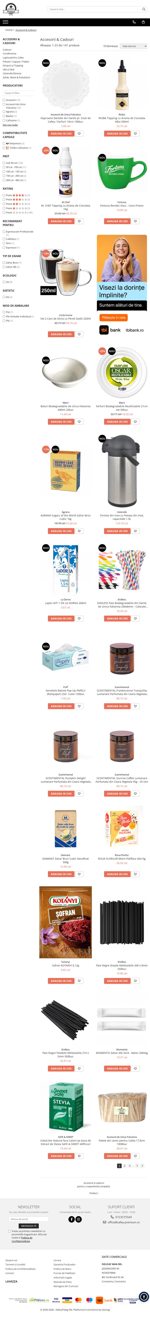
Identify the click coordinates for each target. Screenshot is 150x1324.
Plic (8, 320)
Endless (122, 599)
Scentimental (122, 687)
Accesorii (11, 100)
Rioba (122, 114)
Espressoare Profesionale (19, 231)
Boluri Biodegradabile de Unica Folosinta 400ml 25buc (66, 407)
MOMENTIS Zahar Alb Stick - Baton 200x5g (122, 1053)
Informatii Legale (63, 1277)
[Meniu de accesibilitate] (144, 1297)
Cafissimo (11, 120)
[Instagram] (78, 1219)
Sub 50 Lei (11, 162)
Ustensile (122, 512)
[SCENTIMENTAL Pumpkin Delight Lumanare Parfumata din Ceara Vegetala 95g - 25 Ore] (65, 744)
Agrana (10, 111)
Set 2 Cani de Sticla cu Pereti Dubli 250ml (65, 318)
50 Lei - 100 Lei (14, 167)
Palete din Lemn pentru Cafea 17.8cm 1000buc (122, 1142)
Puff (65, 687)
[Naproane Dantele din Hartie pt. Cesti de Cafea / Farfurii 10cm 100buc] (65, 84)
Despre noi (11, 1260)
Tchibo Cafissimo (19, 147)
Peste (9, 195)
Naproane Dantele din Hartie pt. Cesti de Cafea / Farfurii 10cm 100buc (66, 119)
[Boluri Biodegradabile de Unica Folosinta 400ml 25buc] (65, 373)
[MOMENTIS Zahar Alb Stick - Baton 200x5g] (122, 1019)
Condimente (9, 53)
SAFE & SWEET (65, 1137)
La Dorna (66, 599)
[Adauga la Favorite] (79, 134)
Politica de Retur (62, 1269)
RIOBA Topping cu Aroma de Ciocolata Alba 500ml (122, 119)
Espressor (11, 247)
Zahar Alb (11, 266)
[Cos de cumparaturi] (143, 22)
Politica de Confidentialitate (22, 1239)
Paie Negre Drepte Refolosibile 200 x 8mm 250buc (122, 967)
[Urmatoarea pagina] (142, 1166)
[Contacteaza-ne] (134, 22)
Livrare (57, 1260)
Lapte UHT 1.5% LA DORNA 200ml (65, 603)
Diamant (65, 855)
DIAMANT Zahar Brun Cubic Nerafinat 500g (65, 860)
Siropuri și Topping (13, 65)
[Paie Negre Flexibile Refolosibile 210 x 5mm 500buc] (65, 1019)
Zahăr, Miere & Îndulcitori (16, 77)
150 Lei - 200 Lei (14, 175)
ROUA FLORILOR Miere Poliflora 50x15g (122, 858)
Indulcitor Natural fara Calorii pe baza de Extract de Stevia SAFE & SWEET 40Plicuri (65, 1142)
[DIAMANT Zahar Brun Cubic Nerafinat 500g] (65, 828)
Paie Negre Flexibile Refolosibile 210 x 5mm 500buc (65, 1054)
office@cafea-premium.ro (123, 1222)
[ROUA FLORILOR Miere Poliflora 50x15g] (122, 829)
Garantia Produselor (65, 1264)
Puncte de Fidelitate (64, 1273)
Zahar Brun (12, 262)
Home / (10, 30)
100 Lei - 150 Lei (14, 171)
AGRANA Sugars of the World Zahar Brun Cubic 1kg (66, 517)
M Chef (66, 202)
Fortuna (121, 202)
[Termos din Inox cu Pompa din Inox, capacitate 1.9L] (122, 471)
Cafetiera (11, 239)
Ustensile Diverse (12, 73)
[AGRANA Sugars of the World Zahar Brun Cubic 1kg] (65, 471)
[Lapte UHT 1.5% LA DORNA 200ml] (65, 569)
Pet (8, 312)
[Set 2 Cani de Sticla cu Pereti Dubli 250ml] (65, 272)
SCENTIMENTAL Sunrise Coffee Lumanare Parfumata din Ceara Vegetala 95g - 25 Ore (122, 779)
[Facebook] (71, 1219)
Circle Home (65, 315)
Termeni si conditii (15, 1264)
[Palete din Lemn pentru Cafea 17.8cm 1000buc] (122, 1107)
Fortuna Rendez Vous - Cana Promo (121, 205)
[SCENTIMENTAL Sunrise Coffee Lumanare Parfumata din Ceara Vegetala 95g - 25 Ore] (122, 744)
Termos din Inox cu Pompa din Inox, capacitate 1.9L (122, 517)
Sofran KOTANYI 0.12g (65, 965)
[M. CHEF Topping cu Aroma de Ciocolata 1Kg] (65, 172)
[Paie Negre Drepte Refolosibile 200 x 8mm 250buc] (122, 922)
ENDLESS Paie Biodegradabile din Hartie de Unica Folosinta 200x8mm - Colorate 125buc (122, 604)
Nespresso (15, 143)
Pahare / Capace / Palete (16, 61)
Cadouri (7, 49)
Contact (9, 1273)
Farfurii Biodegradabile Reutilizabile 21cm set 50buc (122, 407)
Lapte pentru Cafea (13, 57)
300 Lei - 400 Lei (14, 180)
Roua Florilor (122, 855)
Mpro (66, 402)
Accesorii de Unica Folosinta (15, 106)
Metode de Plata (63, 1282)
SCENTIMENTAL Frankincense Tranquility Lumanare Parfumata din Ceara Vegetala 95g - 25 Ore (122, 692)
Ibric (8, 243)
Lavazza (11, 1281)
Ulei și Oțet (8, 69)
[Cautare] (144, 9)
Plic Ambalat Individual (18, 316)
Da (7, 282)
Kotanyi (65, 961)
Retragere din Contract (66, 1286)
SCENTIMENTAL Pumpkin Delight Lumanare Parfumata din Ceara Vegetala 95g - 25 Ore (66, 779)
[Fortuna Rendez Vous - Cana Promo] (122, 172)
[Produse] (6, 23)
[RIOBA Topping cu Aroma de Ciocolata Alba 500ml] (122, 84)
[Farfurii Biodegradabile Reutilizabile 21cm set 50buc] (122, 372)
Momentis (122, 1049)
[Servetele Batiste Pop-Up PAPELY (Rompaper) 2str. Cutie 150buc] (65, 657)
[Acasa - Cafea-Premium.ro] (21, 9)
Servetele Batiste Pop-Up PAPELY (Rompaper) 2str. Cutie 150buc (65, 692)
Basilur (9, 116)
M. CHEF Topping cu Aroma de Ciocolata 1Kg (65, 207)
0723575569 (123, 1217)
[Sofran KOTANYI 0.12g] (65, 922)
